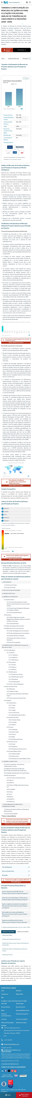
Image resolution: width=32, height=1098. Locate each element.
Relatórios (19, 990)
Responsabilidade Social (22, 1010)
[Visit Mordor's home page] (6, 2)
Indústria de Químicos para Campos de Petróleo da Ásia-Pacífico (15, 944)
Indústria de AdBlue (7, 935)
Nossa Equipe (19, 1003)
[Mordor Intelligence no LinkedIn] (2, 1071)
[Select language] (27, 2)
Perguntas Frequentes (22, 1014)
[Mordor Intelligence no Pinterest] (12, 1071)
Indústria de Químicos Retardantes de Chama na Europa (14, 949)
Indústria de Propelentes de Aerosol (11, 939)
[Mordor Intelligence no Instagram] (15, 1071)
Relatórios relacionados (8, 931)
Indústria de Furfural (7, 954)
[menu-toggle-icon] (2, 2)
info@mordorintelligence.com (11, 1044)
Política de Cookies (21, 1022)
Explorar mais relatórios (23, 931)
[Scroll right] (30, 59)
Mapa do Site (19, 994)
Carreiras (3, 1019)
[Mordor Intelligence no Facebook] (6, 1071)
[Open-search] (30, 2)
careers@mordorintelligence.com (10, 1064)
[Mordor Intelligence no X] (9, 1071)
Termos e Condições (21, 1019)
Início (2, 990)
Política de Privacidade (7, 1022)
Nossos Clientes (5, 1007)
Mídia (2, 1010)
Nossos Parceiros (20, 1007)
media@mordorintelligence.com (12, 1050)
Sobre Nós (4, 1003)
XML (2, 997)
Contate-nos (4, 994)
